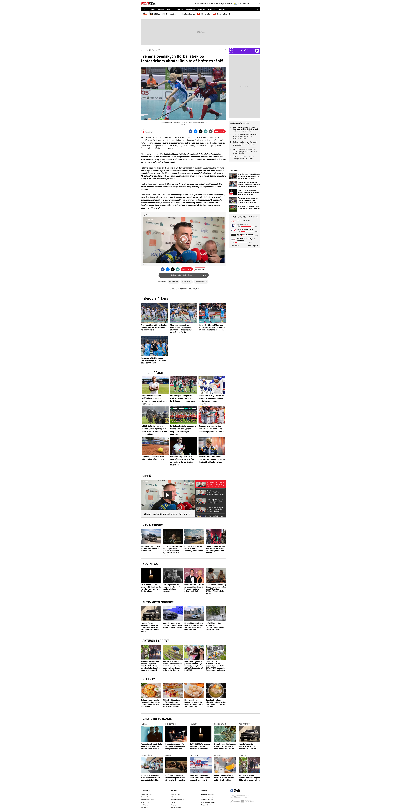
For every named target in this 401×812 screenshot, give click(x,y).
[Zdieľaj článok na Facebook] (190, 131)
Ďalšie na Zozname (157, 718)
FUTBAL (161, 9)
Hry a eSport (152, 525)
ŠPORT (145, 9)
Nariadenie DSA (145, 807)
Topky (241, 755)
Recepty (148, 679)
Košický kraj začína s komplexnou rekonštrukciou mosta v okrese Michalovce (215, 626)
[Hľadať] (257, 9)
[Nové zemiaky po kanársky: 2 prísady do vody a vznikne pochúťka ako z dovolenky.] (194, 690)
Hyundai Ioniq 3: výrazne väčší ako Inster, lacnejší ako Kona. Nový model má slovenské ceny (194, 626)
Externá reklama (176, 797)
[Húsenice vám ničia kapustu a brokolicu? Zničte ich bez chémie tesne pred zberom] (225, 734)
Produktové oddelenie (207, 794)
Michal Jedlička (186, 282)
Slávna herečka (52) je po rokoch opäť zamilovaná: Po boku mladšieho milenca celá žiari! (194, 588)
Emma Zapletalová (223, 14)
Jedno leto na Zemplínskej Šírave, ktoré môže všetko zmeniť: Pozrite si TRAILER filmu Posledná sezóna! (216, 589)
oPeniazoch (195, 755)
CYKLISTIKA (179, 9)
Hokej (148, 50)
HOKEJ (152, 9)
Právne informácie (146, 794)
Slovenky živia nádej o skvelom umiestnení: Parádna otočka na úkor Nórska (154, 327)
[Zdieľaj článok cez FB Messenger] (195, 131)
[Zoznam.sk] (235, 802)
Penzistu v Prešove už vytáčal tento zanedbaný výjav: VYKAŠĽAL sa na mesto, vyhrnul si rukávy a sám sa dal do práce (172, 666)
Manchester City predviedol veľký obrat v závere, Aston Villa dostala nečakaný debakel (249, 184)
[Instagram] (235, 791)
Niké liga (157, 14)
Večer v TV (254, 217)
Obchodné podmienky (177, 799)
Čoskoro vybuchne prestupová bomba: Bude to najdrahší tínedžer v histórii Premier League (248, 200)
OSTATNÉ (201, 9)
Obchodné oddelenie (206, 797)
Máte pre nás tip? (205, 805)
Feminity (169, 755)
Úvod (142, 50)
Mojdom (217, 755)
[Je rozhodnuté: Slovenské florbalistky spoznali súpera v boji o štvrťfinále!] (154, 346)
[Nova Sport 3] (233, 234)
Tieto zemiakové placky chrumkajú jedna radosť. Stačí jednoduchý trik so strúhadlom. (150, 703)
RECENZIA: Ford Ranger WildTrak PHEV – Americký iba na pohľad (193, 548)
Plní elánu (169, 724)
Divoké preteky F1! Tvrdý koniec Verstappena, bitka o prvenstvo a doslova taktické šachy (249, 176)
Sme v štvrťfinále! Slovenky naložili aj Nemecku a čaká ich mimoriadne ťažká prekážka (212, 327)
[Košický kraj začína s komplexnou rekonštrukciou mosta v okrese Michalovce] (216, 613)
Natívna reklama (176, 807)
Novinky (193, 724)
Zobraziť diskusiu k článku (188, 275)
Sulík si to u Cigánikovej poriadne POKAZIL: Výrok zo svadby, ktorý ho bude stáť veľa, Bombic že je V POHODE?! (193, 666)
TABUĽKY (222, 9)
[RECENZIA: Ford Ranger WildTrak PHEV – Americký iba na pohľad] (194, 536)
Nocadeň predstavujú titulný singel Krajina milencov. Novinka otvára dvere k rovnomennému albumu (152, 746)
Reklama (174, 790)
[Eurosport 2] (233, 230)
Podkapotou (244, 724)
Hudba (144, 724)
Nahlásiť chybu (200, 269)
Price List (173, 805)
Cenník (173, 802)
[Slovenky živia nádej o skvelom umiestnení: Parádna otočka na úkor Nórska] (154, 313)
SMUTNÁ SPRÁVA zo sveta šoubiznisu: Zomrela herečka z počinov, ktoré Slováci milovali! (151, 588)
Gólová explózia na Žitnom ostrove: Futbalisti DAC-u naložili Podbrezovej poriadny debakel (245, 151)
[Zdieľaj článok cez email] (205, 131)
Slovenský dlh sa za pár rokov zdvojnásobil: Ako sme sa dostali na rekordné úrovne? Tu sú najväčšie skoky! (200, 777)
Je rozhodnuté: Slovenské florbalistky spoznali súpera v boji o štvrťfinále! (153, 360)
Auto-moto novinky (158, 602)
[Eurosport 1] (233, 225)
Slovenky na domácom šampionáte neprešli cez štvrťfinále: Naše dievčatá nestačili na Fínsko (181, 328)
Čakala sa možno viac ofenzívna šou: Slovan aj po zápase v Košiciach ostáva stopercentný (245, 136)
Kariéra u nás (145, 802)
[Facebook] (231, 791)
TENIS (169, 9)
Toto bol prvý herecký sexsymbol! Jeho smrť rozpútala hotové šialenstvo (171, 588)
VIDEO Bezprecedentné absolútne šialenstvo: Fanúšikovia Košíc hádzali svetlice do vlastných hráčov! (245, 129)
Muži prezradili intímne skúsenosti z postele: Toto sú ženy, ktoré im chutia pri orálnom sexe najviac (175, 777)
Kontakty (203, 790)
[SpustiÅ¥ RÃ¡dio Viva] (244, 50)
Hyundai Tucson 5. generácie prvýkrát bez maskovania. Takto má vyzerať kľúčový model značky (150, 627)
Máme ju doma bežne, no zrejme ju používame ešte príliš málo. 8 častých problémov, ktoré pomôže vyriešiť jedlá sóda (224, 777)
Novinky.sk (151, 563)
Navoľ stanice (235, 245)
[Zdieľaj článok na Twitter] (200, 131)
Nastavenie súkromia (147, 799)
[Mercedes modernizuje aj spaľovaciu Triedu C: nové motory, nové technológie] (173, 613)
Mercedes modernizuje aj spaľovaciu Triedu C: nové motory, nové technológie (172, 625)
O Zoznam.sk (145, 790)
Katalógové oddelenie (206, 799)
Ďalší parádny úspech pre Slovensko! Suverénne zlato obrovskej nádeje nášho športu (245, 144)
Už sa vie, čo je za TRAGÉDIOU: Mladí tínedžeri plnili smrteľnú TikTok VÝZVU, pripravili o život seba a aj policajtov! (215, 666)
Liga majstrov (171, 14)
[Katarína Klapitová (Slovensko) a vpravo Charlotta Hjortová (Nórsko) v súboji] (183, 93)
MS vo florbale (173, 282)
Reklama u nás (175, 794)
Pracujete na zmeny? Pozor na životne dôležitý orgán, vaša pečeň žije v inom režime (175, 746)
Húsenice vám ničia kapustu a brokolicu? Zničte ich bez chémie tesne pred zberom (225, 746)
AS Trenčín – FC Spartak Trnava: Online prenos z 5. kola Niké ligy (249, 207)
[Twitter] (238, 791)
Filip (219, 4)
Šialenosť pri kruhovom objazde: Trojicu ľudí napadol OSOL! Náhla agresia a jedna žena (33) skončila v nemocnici (150, 666)
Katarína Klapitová (201, 282)
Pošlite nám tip (219, 131)
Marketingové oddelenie (207, 802)
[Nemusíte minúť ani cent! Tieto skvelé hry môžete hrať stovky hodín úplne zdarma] (216, 536)
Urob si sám (219, 724)
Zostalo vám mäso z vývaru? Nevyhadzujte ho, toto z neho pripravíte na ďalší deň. (216, 703)
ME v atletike (205, 14)
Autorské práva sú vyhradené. (239, 797)
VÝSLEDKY (211, 9)
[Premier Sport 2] (233, 239)
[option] (152, 754)
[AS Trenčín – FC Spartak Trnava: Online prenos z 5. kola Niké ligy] (233, 208)
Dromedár (145, 755)
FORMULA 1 (190, 9)
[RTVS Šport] (233, 221)
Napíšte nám (145, 805)
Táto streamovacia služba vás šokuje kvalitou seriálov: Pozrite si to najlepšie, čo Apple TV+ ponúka (172, 550)
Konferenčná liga (188, 14)
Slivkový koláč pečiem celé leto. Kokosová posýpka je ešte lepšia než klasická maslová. (171, 703)
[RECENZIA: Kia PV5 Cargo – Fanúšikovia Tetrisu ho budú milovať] (151, 536)
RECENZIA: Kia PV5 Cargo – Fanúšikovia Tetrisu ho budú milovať (150, 548)
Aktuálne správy (155, 640)
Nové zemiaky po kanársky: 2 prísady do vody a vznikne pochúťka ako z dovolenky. (193, 703)
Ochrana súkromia (146, 797)
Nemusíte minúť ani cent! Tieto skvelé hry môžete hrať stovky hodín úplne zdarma (215, 549)
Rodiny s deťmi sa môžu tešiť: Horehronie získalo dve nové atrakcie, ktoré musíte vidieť (150, 777)
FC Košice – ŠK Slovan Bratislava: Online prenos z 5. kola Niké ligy (243, 158)
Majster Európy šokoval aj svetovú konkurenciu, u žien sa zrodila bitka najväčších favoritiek (248, 192)
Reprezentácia (156, 50)
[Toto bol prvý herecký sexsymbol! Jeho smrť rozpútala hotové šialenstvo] (173, 575)
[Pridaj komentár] (211, 131)
